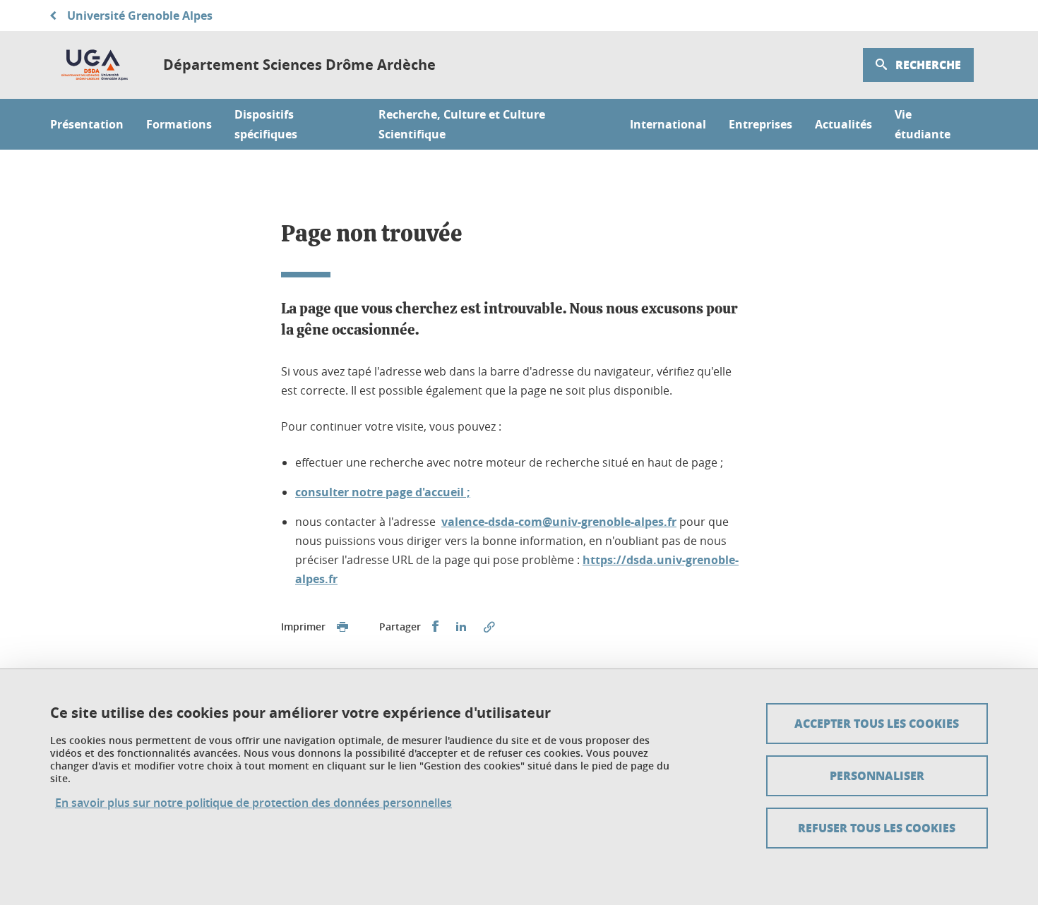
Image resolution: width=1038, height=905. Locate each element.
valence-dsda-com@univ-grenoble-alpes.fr (558, 521)
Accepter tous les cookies (876, 723)
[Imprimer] (342, 627)
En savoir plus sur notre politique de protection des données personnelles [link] (253, 803)
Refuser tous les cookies (876, 828)
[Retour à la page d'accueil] (95, 65)
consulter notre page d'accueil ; (382, 492)
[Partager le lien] (489, 627)
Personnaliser (877, 775)
